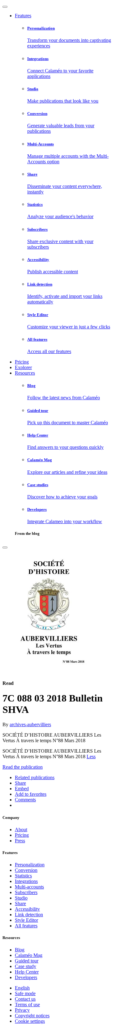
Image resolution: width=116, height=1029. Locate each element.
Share (20, 903)
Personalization (30, 864)
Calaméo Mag (28, 955)
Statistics (23, 875)
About (21, 829)
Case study (25, 966)
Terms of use (27, 1004)
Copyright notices (32, 1015)
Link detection (29, 914)
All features (26, 925)
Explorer (23, 367)
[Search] (4, 547)
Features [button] (23, 15)
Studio (21, 898)
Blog (19, 949)
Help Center (27, 971)
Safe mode (25, 993)
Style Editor (26, 920)
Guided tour (26, 960)
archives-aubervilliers (30, 724)
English (22, 987)
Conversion (26, 870)
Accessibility (27, 909)
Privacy (22, 1010)
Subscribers (26, 892)
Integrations (26, 881)
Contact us (25, 999)
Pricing (22, 361)
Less (91, 756)
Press (20, 840)
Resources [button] (25, 373)
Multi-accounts (29, 886)
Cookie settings (30, 1021)
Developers (26, 977)
